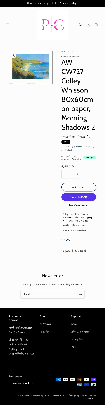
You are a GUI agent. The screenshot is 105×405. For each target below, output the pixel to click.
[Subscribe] (80, 294)
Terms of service (89, 395)
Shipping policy (90, 398)
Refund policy (58, 395)
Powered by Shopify (41, 395)
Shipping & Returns (81, 331)
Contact (75, 324)
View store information (74, 230)
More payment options (78, 205)
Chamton (28, 395)
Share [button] (67, 240)
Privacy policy (73, 395)
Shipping (79, 146)
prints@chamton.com (20, 328)
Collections (45, 331)
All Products (46, 324)
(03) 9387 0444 (17, 332)
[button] (7, 25)
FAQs (73, 347)
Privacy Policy (77, 339)
